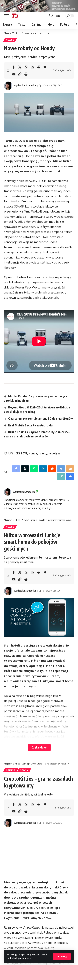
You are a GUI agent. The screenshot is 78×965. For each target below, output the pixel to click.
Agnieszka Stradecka (25, 85)
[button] (62, 956)
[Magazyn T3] (15, 16)
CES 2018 (21, 453)
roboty (43, 453)
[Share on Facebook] (13, 67)
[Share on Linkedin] (32, 67)
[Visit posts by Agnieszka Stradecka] (8, 86)
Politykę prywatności (21, 958)
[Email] (13, 74)
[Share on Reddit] (38, 67)
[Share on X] (20, 67)
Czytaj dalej (39, 747)
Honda (33, 453)
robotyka (54, 453)
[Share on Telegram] (44, 67)
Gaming (10, 770)
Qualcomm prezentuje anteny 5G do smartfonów (40, 418)
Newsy (10, 40)
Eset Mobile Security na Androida (30, 425)
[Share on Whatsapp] (26, 67)
